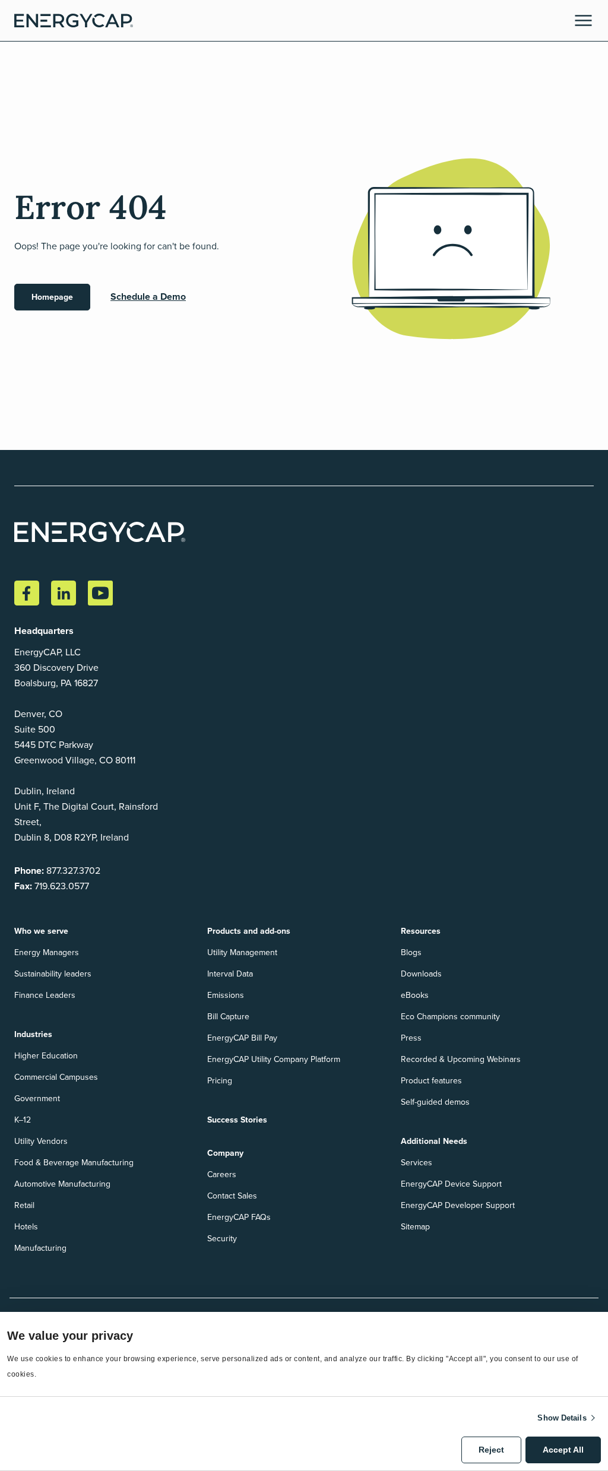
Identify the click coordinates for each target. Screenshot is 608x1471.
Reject (491, 1449)
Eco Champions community (450, 1016)
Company (225, 1153)
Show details (561, 1417)
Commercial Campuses (56, 1077)
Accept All (563, 1449)
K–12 (22, 1120)
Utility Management (242, 952)
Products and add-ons (248, 931)
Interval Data (230, 974)
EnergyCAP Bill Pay (242, 1038)
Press (411, 1038)
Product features (431, 1080)
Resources (421, 931)
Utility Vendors (41, 1141)
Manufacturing (40, 1248)
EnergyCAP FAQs (239, 1217)
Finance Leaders (44, 995)
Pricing (219, 1080)
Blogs (411, 952)
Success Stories (237, 1120)
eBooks (415, 995)
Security (222, 1238)
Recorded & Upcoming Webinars (461, 1059)
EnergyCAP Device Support (451, 1184)
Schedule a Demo (148, 296)
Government (37, 1098)
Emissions (225, 995)
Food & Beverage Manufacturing (74, 1162)
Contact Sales (232, 1196)
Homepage (52, 297)
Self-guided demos (435, 1102)
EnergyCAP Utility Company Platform (273, 1059)
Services (416, 1162)
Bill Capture (228, 1016)
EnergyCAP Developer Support (458, 1205)
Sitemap (415, 1226)
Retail (24, 1205)
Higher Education (46, 1056)
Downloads (421, 974)
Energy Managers (46, 952)
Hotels (26, 1226)
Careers (221, 1174)
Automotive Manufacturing (62, 1184)
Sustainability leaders (52, 974)
